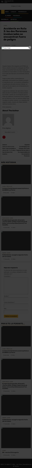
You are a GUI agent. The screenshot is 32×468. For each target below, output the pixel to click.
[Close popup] (30, 47)
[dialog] (16, 48)
